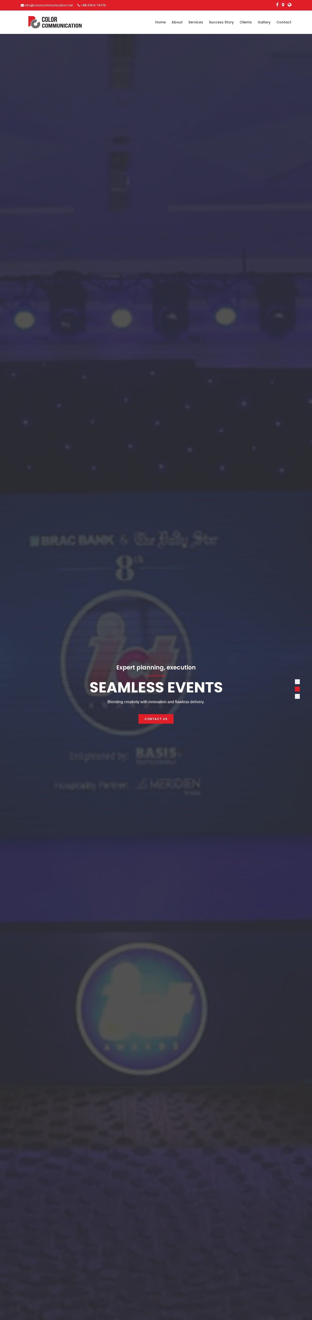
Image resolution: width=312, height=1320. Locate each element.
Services (195, 22)
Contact (283, 22)
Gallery (264, 22)
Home (160, 22)
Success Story (221, 22)
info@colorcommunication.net (48, 5)
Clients (246, 22)
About (177, 22)
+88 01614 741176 (93, 5)
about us (156, 719)
